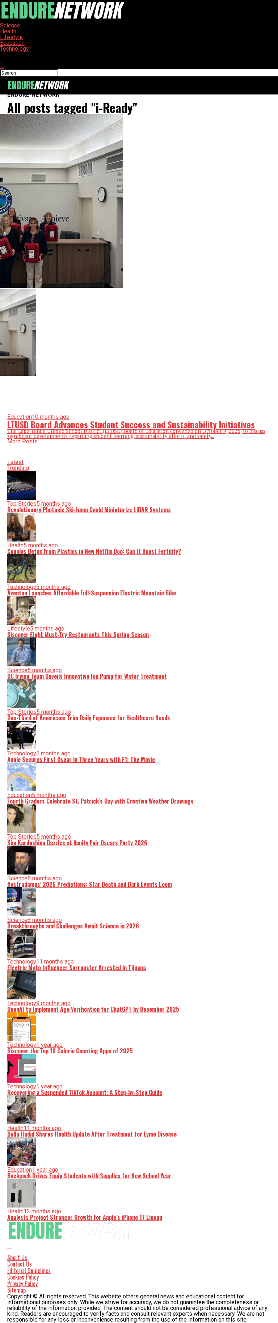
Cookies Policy (23, 1277)
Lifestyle (11, 37)
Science (10, 25)
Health (8, 31)
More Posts (22, 441)
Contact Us (19, 1264)
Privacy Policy (22, 1283)
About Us (17, 1257)
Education (12, 42)
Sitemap (16, 1290)
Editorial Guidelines (29, 1270)
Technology (14, 48)
